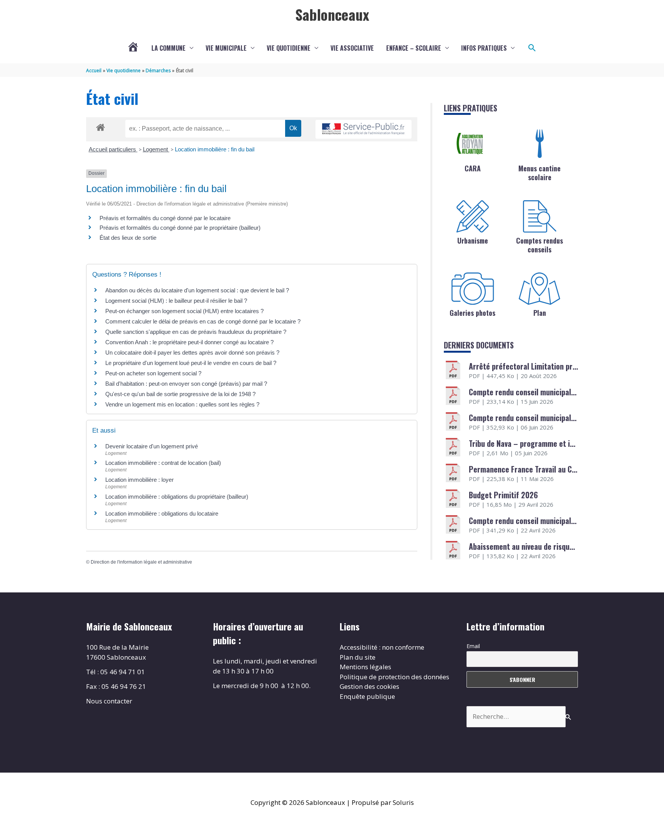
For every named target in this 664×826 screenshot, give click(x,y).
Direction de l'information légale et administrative (141, 562)
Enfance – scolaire (413, 48)
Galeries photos (472, 313)
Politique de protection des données (394, 676)
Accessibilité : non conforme (382, 647)
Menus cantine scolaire (539, 172)
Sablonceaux (332, 14)
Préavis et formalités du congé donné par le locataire (165, 218)
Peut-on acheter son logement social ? (153, 373)
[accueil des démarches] (100, 126)
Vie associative (352, 48)
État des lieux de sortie (128, 237)
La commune (168, 48)
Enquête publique (367, 696)
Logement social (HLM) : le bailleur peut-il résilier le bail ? (176, 300)
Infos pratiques (484, 48)
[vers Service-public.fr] (363, 129)
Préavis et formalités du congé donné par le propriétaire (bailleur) (180, 227)
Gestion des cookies (369, 686)
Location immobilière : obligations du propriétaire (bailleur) (176, 496)
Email (473, 646)
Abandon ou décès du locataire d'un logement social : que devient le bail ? (197, 290)
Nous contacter (109, 701)
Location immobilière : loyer (139, 479)
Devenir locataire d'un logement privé (151, 446)
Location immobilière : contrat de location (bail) (163, 462)
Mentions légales (365, 666)
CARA (473, 168)
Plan (539, 313)
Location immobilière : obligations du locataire (161, 513)
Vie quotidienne (288, 48)
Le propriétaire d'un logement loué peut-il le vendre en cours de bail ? (190, 363)
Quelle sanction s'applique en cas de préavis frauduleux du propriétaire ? (195, 331)
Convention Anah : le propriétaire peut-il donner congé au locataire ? (189, 342)
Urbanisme (472, 240)
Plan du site (357, 657)
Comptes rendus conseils (539, 245)
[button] (532, 48)
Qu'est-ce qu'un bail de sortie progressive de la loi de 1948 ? (180, 394)
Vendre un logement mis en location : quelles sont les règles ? (182, 404)
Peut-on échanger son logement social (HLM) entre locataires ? (184, 311)
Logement (156, 149)
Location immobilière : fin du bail (214, 149)
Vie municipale (226, 48)
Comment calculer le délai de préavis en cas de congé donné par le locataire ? (202, 321)
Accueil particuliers (113, 149)
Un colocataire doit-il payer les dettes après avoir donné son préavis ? (192, 352)
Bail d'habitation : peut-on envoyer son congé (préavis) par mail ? (186, 383)
